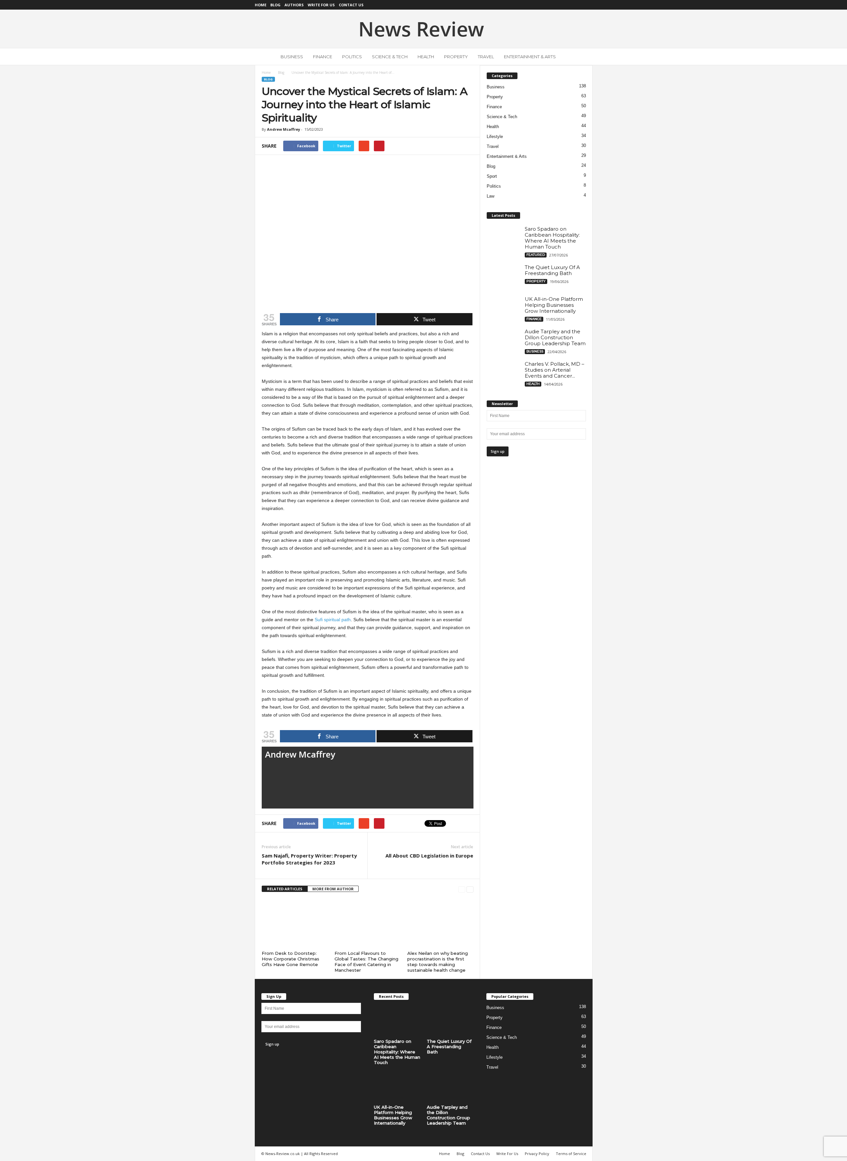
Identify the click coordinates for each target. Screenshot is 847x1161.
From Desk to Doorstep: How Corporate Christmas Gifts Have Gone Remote (290, 959)
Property (456, 56)
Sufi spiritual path (333, 619)
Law (490, 196)
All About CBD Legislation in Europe (429, 855)
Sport (492, 176)
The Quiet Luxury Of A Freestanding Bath (552, 270)
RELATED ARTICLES (284, 888)
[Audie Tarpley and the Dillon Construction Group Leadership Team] (503, 341)
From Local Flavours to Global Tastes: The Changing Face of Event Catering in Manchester (366, 962)
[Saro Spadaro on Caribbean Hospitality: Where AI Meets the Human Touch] (503, 238)
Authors (294, 4)
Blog (275, 4)
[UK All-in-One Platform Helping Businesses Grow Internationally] (503, 308)
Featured (535, 255)
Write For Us (321, 4)
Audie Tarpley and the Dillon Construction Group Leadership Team (555, 337)
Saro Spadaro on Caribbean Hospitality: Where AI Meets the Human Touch (552, 238)
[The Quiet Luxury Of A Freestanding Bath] (503, 276)
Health (426, 56)
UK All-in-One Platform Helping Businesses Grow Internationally (554, 305)
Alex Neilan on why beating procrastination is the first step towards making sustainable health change (437, 962)
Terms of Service (571, 1153)
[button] (582, 56)
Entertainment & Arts (530, 56)
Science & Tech (390, 56)
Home (260, 4)
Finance (322, 56)
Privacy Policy (537, 1153)
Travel (486, 56)
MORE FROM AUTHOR (333, 888)
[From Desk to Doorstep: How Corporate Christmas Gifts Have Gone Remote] (295, 924)
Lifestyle (495, 136)
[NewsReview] (423, 29)
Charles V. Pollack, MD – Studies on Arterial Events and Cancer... (554, 370)
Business (292, 56)
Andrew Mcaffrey (283, 129)
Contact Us (351, 4)
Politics (352, 56)
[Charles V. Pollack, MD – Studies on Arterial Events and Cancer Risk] (503, 373)
